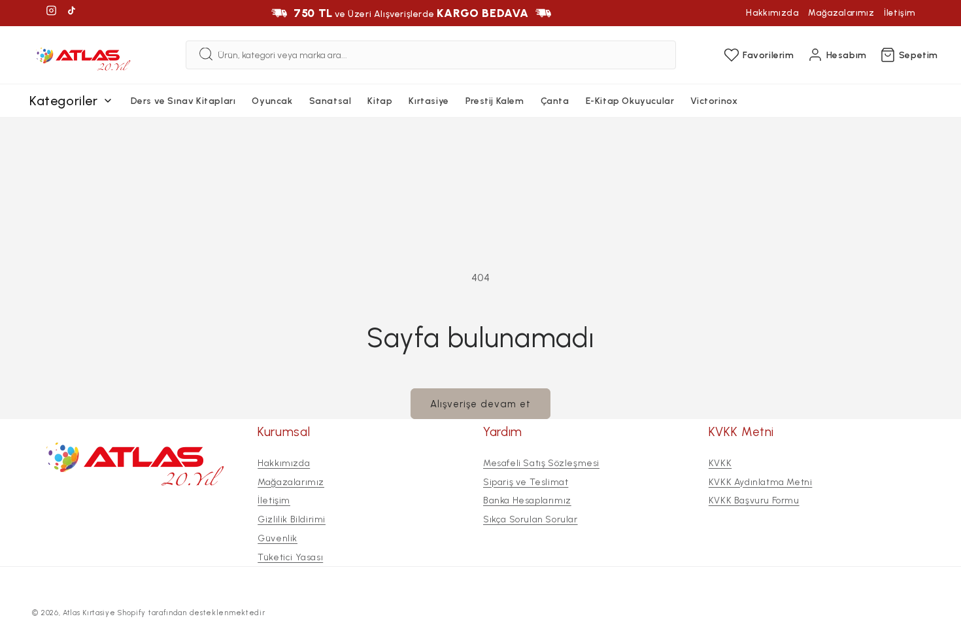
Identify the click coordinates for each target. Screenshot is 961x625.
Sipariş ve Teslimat (525, 481)
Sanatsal (330, 101)
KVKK (720, 463)
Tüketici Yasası (290, 557)
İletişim (899, 13)
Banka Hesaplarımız (527, 500)
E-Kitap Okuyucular (630, 101)
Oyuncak (272, 101)
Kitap (379, 101)
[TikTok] (71, 13)
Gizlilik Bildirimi (292, 519)
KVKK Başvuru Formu (754, 500)
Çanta (555, 101)
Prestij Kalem (494, 101)
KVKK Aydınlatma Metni (761, 481)
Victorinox (713, 101)
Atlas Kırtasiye (89, 613)
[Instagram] (51, 13)
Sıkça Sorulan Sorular (530, 519)
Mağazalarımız (841, 13)
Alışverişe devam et (480, 404)
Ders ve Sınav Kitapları (183, 101)
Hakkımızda (772, 13)
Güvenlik (277, 538)
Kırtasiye (428, 101)
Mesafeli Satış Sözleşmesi (541, 463)
